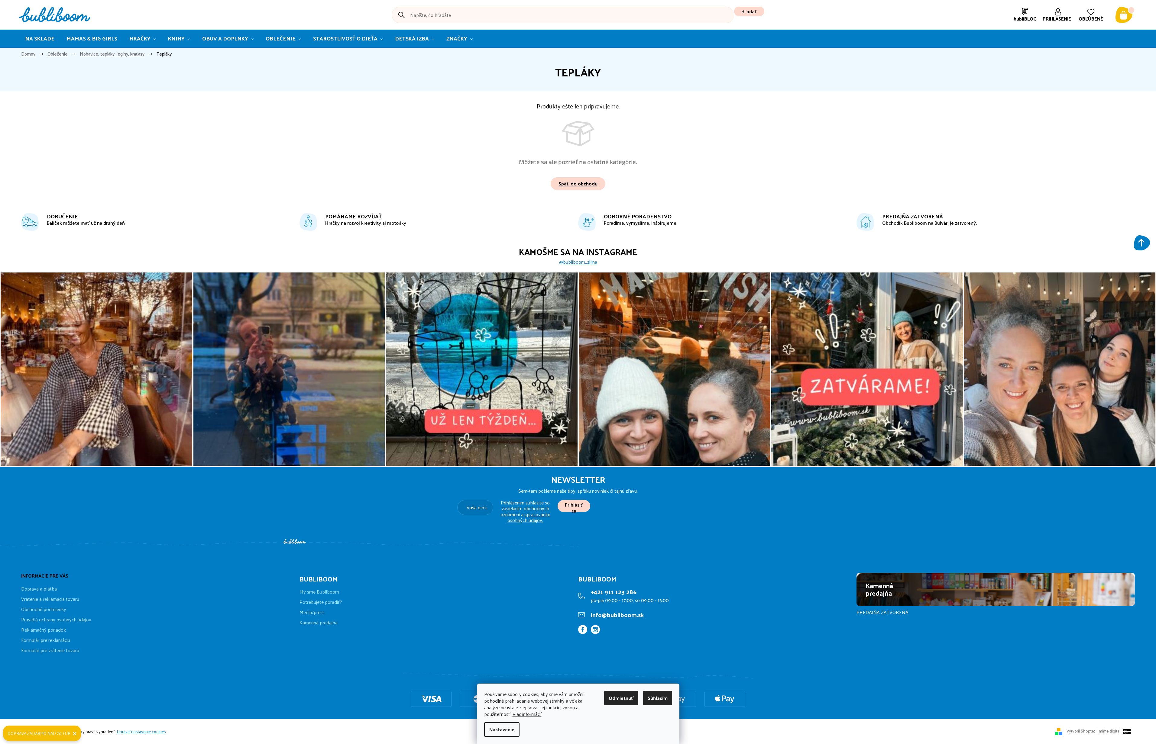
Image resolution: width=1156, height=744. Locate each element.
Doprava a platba (39, 588)
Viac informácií (527, 714)
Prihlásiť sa (574, 506)
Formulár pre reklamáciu (45, 640)
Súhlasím (658, 698)
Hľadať (749, 11)
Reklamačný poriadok (43, 629)
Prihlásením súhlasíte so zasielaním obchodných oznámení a (525, 511)
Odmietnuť (621, 698)
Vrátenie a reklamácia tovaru (50, 598)
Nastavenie (501, 729)
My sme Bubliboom (319, 592)
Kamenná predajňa (319, 622)
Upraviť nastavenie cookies (141, 731)
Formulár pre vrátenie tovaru (50, 650)
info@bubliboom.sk (617, 614)
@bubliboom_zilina (578, 262)
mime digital (1108, 731)
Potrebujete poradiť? (321, 602)
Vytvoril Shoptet (1081, 731)
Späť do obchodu (578, 183)
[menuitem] (39, 39)
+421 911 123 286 (613, 592)
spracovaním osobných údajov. (528, 517)
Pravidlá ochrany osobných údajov (56, 619)
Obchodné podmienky (43, 609)
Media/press (312, 612)
